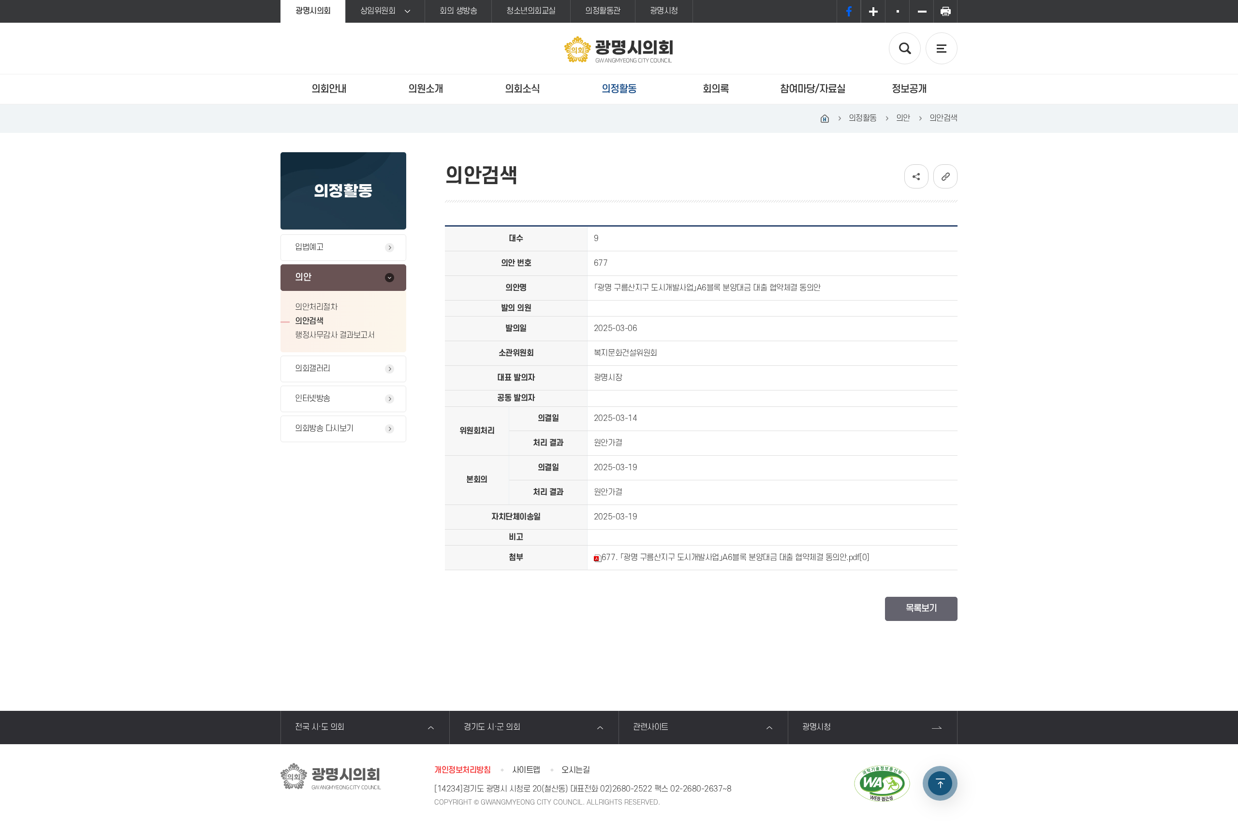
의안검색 (309, 321)
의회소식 (522, 89)
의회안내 (328, 89)
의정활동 (619, 89)
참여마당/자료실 (812, 89)
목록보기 (921, 609)
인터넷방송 (312, 398)
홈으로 (825, 118)
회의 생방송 (458, 11)
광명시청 (664, 11)
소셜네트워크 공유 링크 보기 (916, 176)
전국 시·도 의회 (319, 727)
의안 (303, 278)
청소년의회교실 (531, 11)
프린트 (945, 11)
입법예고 (309, 247)
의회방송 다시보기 (324, 428)
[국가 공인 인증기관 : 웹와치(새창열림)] (882, 783)
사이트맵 (526, 770)
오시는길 (575, 770)
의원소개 (425, 89)
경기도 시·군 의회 (492, 727)
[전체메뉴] (942, 48)
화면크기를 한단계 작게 (921, 11)
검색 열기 (905, 48)
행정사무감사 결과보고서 (334, 335)
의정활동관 (602, 11)
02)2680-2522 (626, 789)
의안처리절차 (316, 307)
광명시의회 (313, 11)
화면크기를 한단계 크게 (873, 11)
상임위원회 (378, 11)
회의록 (716, 89)
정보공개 (909, 89)
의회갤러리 (312, 368)
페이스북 (849, 11)
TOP (940, 783)
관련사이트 (650, 727)
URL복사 (945, 176)
